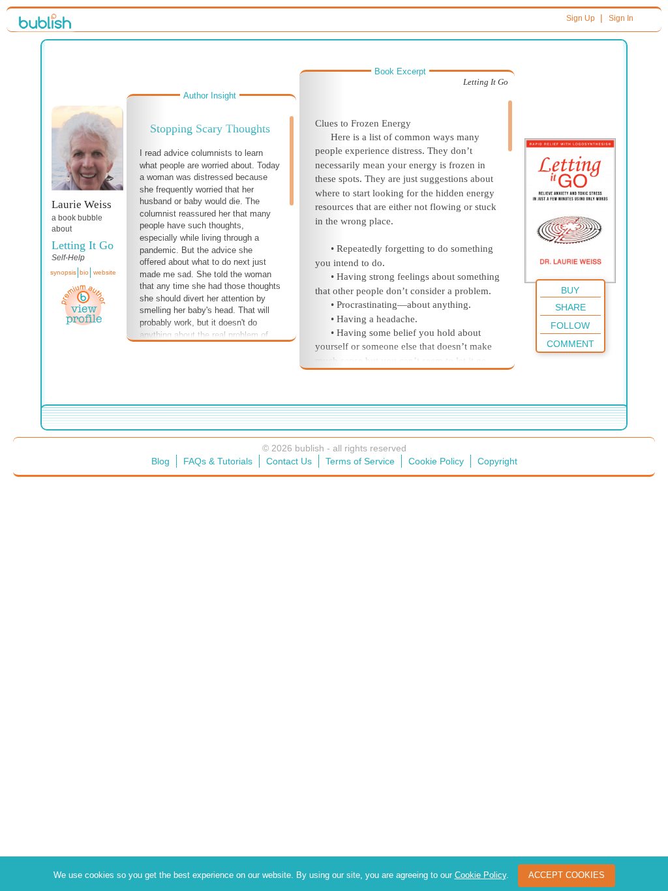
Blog (160, 461)
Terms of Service (360, 461)
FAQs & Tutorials (217, 461)
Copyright (497, 461)
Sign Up (580, 18)
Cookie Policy (436, 461)
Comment (570, 344)
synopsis (63, 272)
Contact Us (289, 461)
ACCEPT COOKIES (566, 875)
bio (84, 272)
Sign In (621, 18)
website (104, 272)
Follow (570, 325)
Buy (570, 290)
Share (570, 307)
